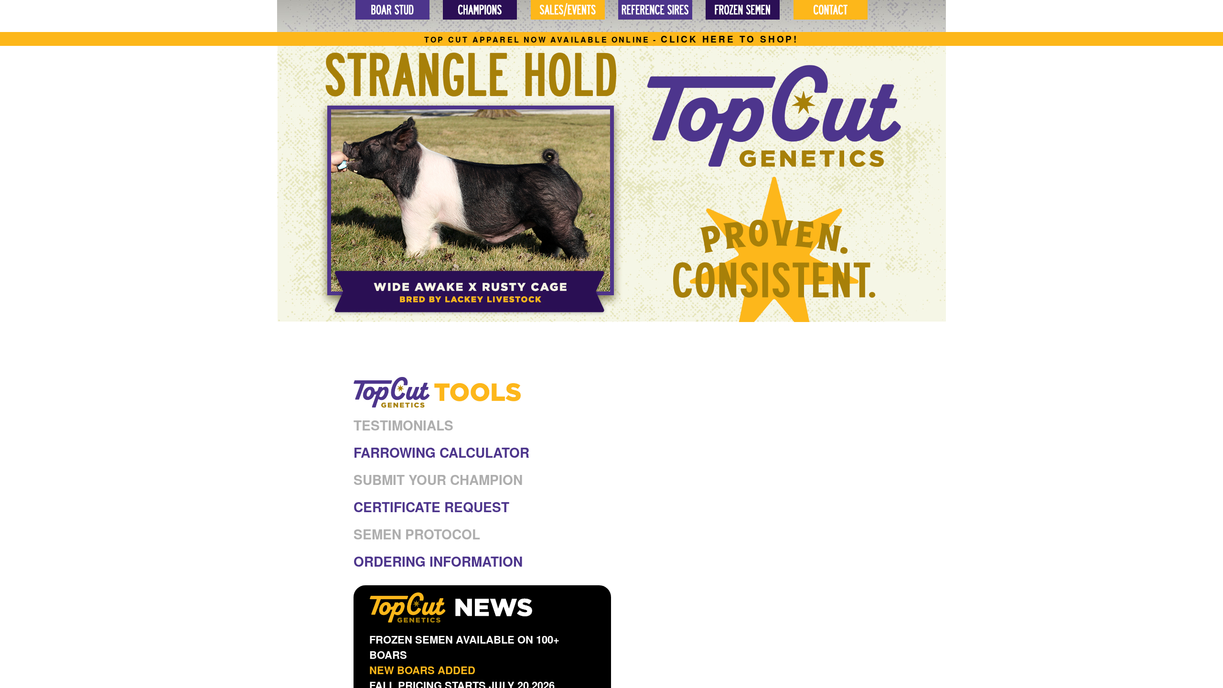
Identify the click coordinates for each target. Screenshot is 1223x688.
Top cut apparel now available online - (611, 39)
